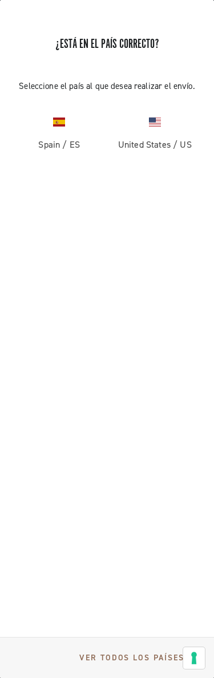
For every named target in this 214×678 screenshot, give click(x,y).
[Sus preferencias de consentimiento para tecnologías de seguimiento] (194, 658)
